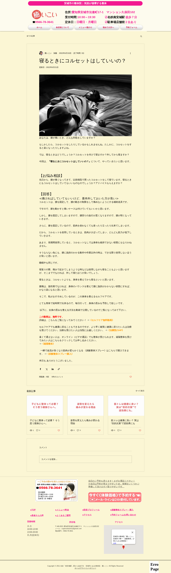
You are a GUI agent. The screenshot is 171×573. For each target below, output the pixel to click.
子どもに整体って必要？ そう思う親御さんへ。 (45, 422)
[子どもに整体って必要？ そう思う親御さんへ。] (45, 406)
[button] (62, 27)
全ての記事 (31, 36)
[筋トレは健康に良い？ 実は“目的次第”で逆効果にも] (126, 406)
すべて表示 (140, 391)
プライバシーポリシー (88, 568)
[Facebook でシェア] (40, 369)
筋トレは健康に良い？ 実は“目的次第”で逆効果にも (125, 422)
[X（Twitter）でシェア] (46, 369)
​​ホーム (77, 568)
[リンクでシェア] (59, 369)
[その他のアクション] (130, 53)
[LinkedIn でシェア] (52, 369)
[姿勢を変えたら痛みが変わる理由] (85, 406)
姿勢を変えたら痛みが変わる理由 (85, 422)
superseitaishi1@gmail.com (72, 529)
